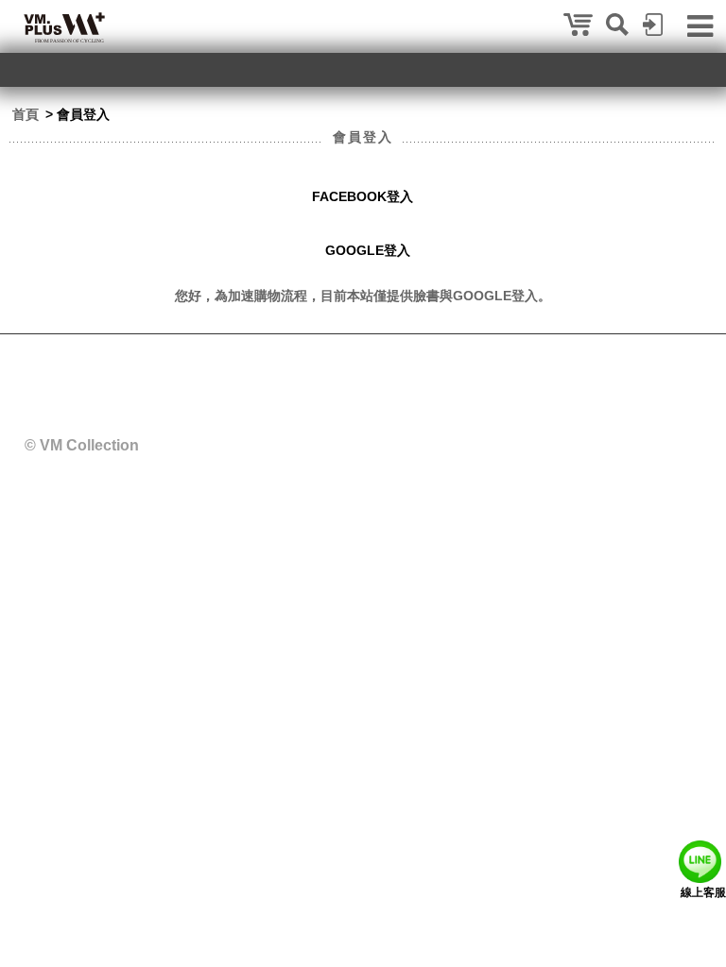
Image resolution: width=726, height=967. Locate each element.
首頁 (25, 114)
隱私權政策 (494, 359)
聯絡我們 (419, 359)
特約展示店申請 (333, 359)
